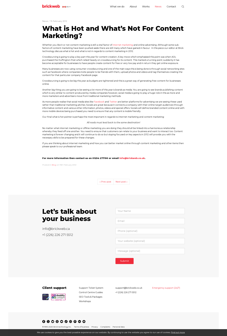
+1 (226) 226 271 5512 (57, 235)
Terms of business (81, 327)
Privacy (95, 327)
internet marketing (123, 45)
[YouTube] (61, 321)
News (45, 21)
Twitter (113, 102)
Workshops (85, 301)
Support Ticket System (91, 288)
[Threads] (57, 321)
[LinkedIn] (79, 321)
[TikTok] (66, 321)
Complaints (105, 327)
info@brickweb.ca (56, 229)
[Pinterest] (75, 321)
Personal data (119, 327)
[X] (48, 321)
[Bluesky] (52, 321)
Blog (54, 165)
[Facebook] (44, 321)
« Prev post (105, 181)
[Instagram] (70, 321)
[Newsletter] (84, 321)
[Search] (183, 6)
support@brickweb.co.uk (128, 288)
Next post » (121, 181)
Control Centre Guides (91, 292)
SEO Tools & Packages (90, 297)
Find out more (178, 332)
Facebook (99, 102)
